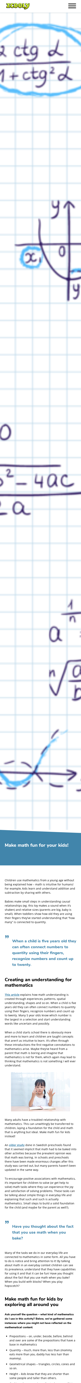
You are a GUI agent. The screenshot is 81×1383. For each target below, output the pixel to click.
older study (17, 1145)
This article (12, 995)
